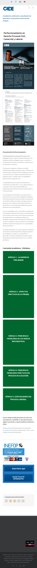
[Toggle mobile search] (29, 8)
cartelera (6, 430)
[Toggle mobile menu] (33, 8)
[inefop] (13, 443)
